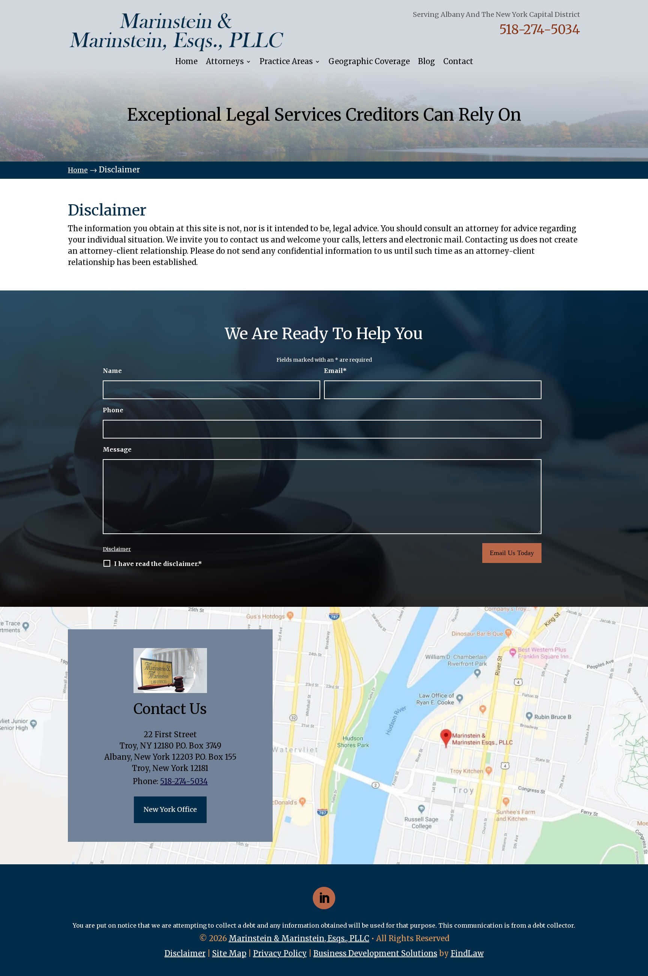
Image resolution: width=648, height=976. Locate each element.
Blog (426, 62)
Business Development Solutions (375, 953)
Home (186, 62)
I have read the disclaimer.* (158, 563)
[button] (639, 967)
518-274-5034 (539, 29)
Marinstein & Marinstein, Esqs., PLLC (299, 938)
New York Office (170, 809)
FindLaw (467, 953)
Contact (458, 62)
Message (117, 449)
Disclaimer (117, 549)
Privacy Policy (280, 953)
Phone (113, 410)
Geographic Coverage (369, 62)
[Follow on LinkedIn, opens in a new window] (324, 898)
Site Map (229, 953)
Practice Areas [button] (286, 62)
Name (112, 370)
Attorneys (225, 62)
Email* (335, 370)
